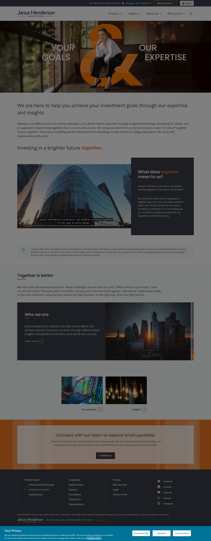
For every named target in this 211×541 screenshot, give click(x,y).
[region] (105, 533)
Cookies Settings (141, 533)
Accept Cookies (182, 533)
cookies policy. (94, 538)
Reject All (161, 533)
